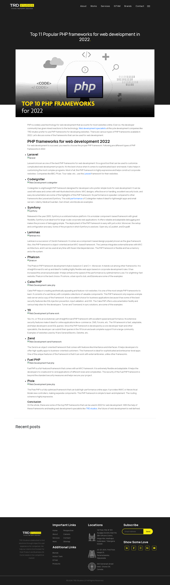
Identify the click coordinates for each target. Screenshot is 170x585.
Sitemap (66, 541)
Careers (66, 534)
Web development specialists (92, 128)
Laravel (87, 173)
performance (76, 198)
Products (56, 564)
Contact (66, 538)
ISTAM (55, 560)
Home (55, 530)
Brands (55, 553)
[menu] (148, 6)
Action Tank (57, 556)
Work (55, 541)
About (55, 534)
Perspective (68, 530)
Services (56, 538)
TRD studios (91, 408)
